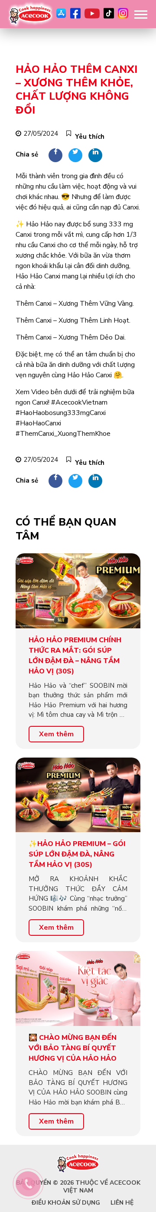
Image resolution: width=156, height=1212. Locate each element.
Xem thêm (56, 734)
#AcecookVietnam (79, 402)
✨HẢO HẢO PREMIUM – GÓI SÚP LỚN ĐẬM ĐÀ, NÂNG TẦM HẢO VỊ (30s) (77, 854)
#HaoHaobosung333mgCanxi (61, 413)
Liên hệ (121, 1203)
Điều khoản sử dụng (66, 1203)
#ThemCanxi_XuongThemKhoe (63, 433)
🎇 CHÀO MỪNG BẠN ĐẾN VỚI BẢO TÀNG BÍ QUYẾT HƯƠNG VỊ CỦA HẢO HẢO (73, 1048)
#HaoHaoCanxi (38, 423)
